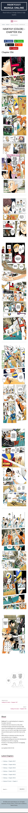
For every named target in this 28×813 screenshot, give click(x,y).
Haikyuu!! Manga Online (14, 6)
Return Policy (14, 805)
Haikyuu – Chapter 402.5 (9, 767)
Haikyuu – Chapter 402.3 (9, 771)
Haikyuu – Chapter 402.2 (9, 774)
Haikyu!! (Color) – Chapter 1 (10, 781)
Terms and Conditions (20, 803)
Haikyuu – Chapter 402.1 (9, 777)
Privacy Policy (10, 803)
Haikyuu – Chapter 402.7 (9, 761)
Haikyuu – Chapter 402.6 (9, 764)
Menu (15, 21)
